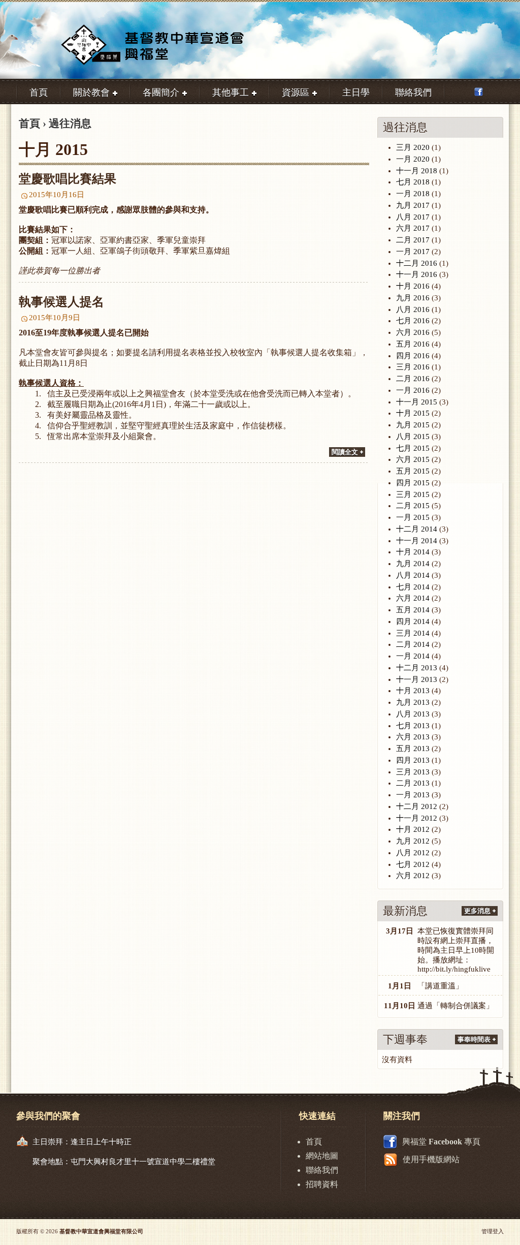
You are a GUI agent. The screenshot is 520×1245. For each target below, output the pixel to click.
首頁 (29, 123)
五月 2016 (413, 344)
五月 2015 (413, 471)
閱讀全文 (345, 452)
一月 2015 (413, 517)
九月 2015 (413, 425)
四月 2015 (413, 483)
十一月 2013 (416, 679)
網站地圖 (322, 1155)
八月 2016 (413, 309)
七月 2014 (413, 587)
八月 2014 (413, 575)
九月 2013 (413, 702)
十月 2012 (413, 829)
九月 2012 (413, 841)
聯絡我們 (322, 1170)
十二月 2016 (416, 263)
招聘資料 (322, 1184)
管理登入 (492, 1231)
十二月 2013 (416, 668)
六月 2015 (413, 459)
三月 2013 (413, 772)
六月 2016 (413, 332)
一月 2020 (413, 159)
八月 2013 (413, 714)
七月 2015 (413, 448)
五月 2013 (413, 748)
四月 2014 (413, 621)
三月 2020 (413, 147)
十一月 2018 (416, 171)
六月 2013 (413, 737)
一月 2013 (413, 795)
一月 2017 (413, 251)
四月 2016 (413, 356)
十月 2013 (413, 691)
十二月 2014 (416, 529)
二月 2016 (413, 379)
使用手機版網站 (431, 1159)
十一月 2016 (416, 274)
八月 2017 (413, 217)
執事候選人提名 (61, 301)
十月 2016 (413, 286)
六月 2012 (413, 876)
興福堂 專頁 (441, 1141)
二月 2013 (413, 783)
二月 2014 (413, 644)
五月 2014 (413, 610)
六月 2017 (413, 228)
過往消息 (70, 123)
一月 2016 (413, 390)
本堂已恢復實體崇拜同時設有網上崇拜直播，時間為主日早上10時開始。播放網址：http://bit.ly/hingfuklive (455, 950)
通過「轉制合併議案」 (455, 1006)
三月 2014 (413, 633)
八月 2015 (413, 436)
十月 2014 (413, 552)
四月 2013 (413, 760)
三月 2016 (413, 367)
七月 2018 (413, 182)
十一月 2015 (416, 402)
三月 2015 (413, 494)
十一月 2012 (416, 818)
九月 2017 (413, 205)
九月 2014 (413, 563)
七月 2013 (413, 726)
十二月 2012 (416, 806)
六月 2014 (413, 598)
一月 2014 (413, 656)
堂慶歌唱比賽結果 (67, 178)
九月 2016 (413, 298)
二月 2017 (413, 240)
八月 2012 (413, 853)
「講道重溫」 (440, 986)
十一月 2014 (416, 541)
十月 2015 (413, 413)
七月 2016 (413, 321)
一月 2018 (413, 194)
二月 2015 (413, 506)
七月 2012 (413, 864)
